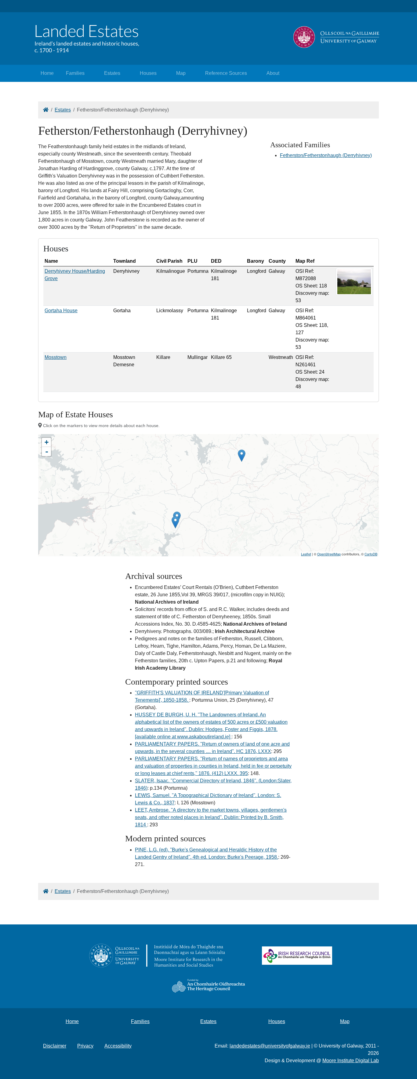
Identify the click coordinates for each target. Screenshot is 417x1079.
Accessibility (118, 1045)
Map (181, 73)
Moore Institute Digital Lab (350, 1060)
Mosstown (56, 357)
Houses (148, 73)
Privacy (85, 1045)
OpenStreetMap (329, 553)
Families (75, 73)
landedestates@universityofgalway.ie (270, 1045)
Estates (112, 73)
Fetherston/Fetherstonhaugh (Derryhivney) (326, 155)
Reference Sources (226, 73)
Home (47, 73)
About (273, 73)
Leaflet (306, 553)
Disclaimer (54, 1045)
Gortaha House (61, 310)
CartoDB (370, 553)
